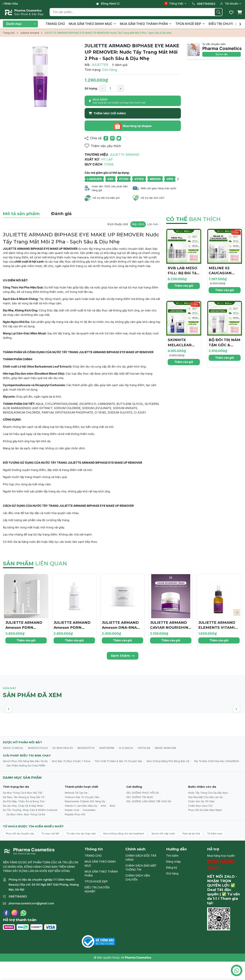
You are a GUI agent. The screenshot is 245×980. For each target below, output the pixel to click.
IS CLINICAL (126, 747)
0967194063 (18, 896)
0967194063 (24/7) (221, 865)
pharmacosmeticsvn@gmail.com (31, 903)
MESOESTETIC (86, 747)
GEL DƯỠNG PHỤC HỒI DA (142, 792)
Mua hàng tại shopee (137, 126)
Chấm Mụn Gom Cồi (200, 805)
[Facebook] (6, 913)
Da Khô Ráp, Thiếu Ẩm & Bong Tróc (24, 801)
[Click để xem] (41, 81)
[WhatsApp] (23, 913)
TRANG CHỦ (55, 24)
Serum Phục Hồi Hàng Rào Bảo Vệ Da (25, 761)
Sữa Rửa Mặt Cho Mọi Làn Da (205, 797)
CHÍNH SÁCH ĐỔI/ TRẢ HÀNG (140, 857)
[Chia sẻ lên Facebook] (106, 138)
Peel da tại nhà (191, 833)
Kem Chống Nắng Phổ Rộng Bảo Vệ (168, 761)
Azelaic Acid (72, 809)
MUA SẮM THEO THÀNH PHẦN (144, 24)
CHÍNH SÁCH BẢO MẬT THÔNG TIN (141, 867)
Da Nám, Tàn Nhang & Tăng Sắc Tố (23, 797)
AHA (103, 805)
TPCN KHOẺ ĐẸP (188, 24)
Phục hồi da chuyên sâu (20, 833)
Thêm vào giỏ (183, 285)
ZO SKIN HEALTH (62, 747)
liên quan (35, 563)
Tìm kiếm (172, 855)
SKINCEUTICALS (38, 747)
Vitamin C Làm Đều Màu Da (81, 805)
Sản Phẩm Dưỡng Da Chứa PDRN (26, 765)
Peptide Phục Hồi (75, 814)
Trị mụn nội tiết (50, 833)
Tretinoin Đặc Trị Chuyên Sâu (82, 797)
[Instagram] (14, 913)
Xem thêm (120, 655)
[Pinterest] (112, 138)
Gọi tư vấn (222, 54)
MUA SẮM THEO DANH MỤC (91, 24)
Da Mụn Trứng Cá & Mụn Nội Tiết (22, 792)
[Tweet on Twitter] (119, 138)
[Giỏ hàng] (239, 12)
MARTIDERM (106, 747)
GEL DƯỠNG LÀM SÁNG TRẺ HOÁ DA (148, 801)
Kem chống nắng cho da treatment (123, 833)
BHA (112, 805)
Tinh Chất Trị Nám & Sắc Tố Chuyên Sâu (118, 761)
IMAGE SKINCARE (165, 747)
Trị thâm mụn (214, 833)
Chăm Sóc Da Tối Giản (201, 801)
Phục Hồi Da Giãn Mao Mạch (205, 809)
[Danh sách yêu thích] (231, 12)
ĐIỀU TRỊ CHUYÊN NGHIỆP (97, 889)
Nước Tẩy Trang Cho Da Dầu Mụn (208, 792)
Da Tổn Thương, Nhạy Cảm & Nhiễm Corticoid (30, 809)
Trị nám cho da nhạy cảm (81, 833)
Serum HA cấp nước (163, 833)
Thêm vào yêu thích (106, 146)
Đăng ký (171, 867)
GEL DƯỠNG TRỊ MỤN (139, 797)
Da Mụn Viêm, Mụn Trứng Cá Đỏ (26, 814)
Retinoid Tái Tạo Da (76, 792)
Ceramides (89, 809)
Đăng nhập (173, 861)
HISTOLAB (144, 747)
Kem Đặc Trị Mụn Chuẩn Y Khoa (71, 761)
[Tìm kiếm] (218, 12)
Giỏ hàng (172, 873)
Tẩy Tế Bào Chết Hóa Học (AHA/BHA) (216, 761)
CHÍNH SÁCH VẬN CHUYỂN (137, 877)
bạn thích (193, 219)
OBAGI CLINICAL (13, 747)
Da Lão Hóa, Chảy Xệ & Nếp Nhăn (23, 805)
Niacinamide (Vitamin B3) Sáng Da (85, 801)
